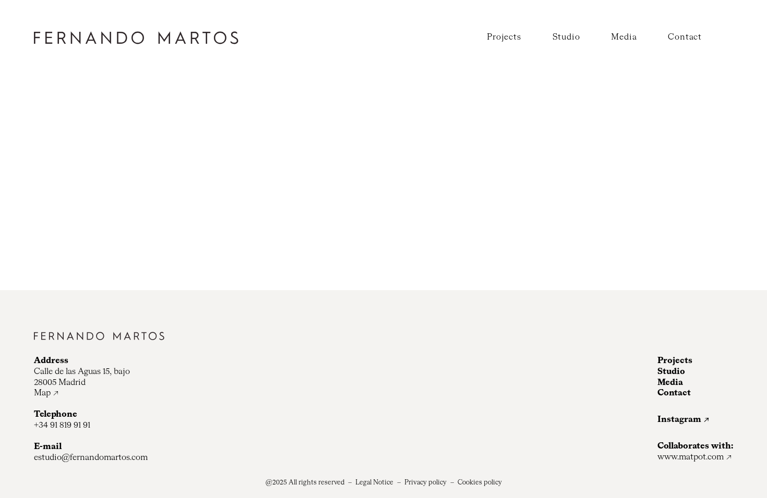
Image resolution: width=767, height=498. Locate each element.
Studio (566, 37)
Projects (504, 37)
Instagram (679, 420)
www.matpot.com (690, 457)
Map (42, 393)
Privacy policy (425, 482)
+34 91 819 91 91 (62, 425)
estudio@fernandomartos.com (91, 458)
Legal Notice (374, 482)
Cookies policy (480, 482)
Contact (685, 37)
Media (624, 37)
